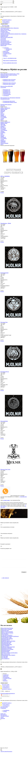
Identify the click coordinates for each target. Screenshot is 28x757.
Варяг (2, 112)
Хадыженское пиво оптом (9, 101)
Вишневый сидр (6, 92)
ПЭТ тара (3, 105)
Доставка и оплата (7, 53)
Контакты (5, 55)
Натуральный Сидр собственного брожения (6, 41)
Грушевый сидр (6, 90)
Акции (4, 54)
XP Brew (2, 131)
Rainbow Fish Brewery (5, 108)
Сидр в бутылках (7, 94)
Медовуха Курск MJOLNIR (7, 37)
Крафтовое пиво (4, 36)
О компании (6, 47)
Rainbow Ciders (4, 109)
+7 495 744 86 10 (5, 21)
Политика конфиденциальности (8, 693)
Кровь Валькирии (4, 272)
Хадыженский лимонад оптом (10, 102)
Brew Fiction (3, 127)
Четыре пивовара (4, 143)
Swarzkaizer (3, 129)
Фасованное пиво (4, 35)
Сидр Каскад (6, 95)
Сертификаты (9, 48)
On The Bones (4, 117)
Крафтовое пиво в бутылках (9, 79)
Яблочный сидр (6, 89)
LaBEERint (3, 142)
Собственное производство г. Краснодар (10, 28)
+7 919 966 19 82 (23, 496)
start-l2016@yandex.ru (6, 19)
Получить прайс (5, 25)
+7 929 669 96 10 (5, 22)
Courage (2, 118)
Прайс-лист (5, 51)
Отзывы (7, 50)
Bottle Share (3, 140)
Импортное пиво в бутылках (9, 82)
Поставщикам (6, 52)
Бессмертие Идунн (5, 371)
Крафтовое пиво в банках (9, 80)
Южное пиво (3, 45)
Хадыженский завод (5, 43)
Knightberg (3, 132)
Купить (2, 192)
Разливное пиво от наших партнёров (5, 32)
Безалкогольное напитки (6, 44)
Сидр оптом (3, 38)
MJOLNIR (3, 110)
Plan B (2, 119)
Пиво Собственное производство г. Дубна (6, 30)
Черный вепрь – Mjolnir (6, 223)
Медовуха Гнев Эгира (5, 469)
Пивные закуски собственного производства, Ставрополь (13, 33)
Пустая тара (3, 39)
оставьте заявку (6, 500)
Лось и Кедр (3, 125)
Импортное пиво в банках (9, 84)
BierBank (2, 111)
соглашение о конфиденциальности (9, 573)
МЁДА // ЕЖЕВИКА (5, 176)
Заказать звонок (4, 23)
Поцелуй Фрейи (4, 421)
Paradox (2, 115)
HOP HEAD (3, 116)
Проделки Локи (4, 322)
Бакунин (2, 113)
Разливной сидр (6, 93)
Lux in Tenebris (4, 130)
